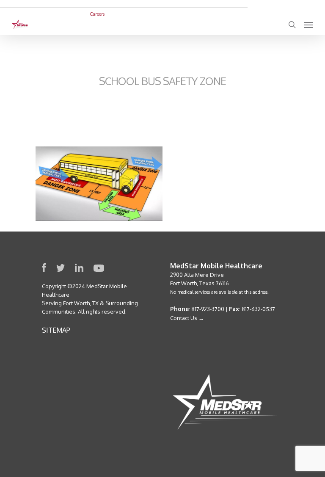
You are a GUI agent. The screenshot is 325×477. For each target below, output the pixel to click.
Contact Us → (187, 317)
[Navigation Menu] (308, 24)
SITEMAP (56, 330)
